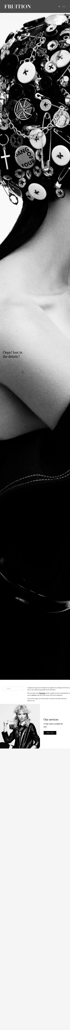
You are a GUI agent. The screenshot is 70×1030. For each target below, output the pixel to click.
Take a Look (50, 732)
